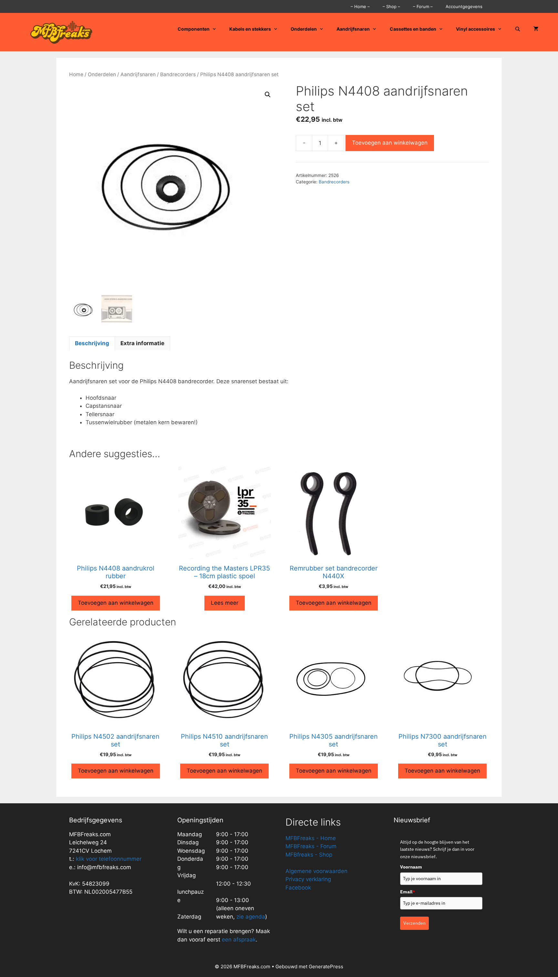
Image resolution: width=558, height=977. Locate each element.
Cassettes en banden (413, 29)
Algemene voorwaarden (316, 871)
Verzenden (414, 923)
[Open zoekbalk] (517, 29)
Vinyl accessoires (475, 29)
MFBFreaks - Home (310, 838)
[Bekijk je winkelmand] (536, 29)
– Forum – (423, 6)
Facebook (298, 887)
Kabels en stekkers (250, 29)
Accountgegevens (464, 6)
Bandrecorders (178, 74)
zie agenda (250, 916)
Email (407, 892)
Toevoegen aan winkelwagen (390, 142)
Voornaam (411, 867)
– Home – (360, 6)
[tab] (92, 343)
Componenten (194, 29)
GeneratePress (326, 966)
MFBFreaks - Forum (310, 846)
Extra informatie (142, 343)
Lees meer (224, 603)
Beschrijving (92, 343)
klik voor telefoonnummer (108, 859)
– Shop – (391, 6)
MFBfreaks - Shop (308, 854)
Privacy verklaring (308, 879)
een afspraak (238, 939)
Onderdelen (304, 29)
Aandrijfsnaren (353, 29)
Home (76, 74)
